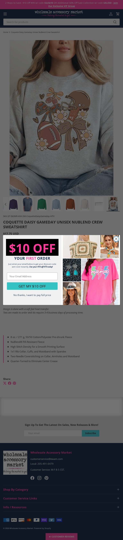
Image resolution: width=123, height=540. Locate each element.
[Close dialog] (116, 238)
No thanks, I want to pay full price (32, 295)
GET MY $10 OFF (32, 286)
